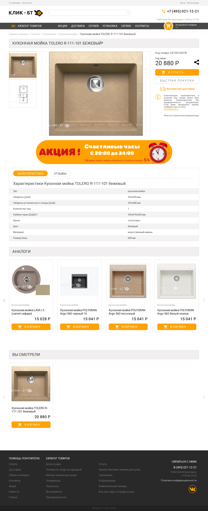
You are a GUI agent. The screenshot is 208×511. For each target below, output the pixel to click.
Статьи (13, 497)
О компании (14, 3)
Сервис (126, 25)
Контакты (27, 3)
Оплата (94, 25)
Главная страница (19, 34)
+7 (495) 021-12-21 (183, 11)
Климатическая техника (113, 486)
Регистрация (193, 3)
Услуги (103, 464)
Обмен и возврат (19, 475)
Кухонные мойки (68, 34)
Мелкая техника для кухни (61, 475)
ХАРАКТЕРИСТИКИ (30, 173)
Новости (14, 491)
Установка (110, 25)
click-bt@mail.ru (171, 109)
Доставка (78, 25)
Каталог (29, 25)
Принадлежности (56, 497)
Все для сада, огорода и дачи (116, 491)
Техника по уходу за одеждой (63, 469)
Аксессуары (53, 464)
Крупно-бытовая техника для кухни (119, 469)
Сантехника (50, 34)
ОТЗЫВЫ (60, 173)
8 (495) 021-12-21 (185, 467)
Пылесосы (52, 486)
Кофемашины (107, 480)
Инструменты (54, 491)
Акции (62, 25)
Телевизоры (53, 480)
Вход (182, 3)
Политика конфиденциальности (179, 480)
